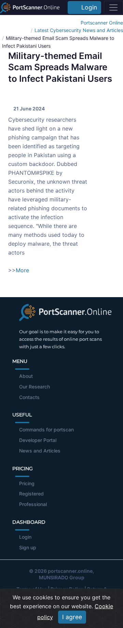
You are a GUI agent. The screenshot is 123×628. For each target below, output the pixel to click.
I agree (72, 617)
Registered (31, 493)
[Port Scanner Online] (29, 7)
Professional (33, 504)
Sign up (27, 547)
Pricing (27, 483)
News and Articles (39, 451)
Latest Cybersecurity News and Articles (79, 30)
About (26, 376)
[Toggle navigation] (113, 7)
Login (87, 7)
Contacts (29, 397)
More (22, 270)
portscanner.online (70, 571)
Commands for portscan (46, 429)
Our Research (34, 386)
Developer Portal (37, 440)
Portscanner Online (102, 23)
